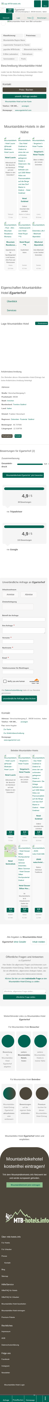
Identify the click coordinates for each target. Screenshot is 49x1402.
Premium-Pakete (8, 1317)
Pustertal (23, 419)
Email (4, 658)
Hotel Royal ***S (25, 243)
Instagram (6, 1366)
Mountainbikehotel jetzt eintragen (25, 1185)
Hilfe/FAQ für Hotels (9, 1290)
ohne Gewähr (20, 942)
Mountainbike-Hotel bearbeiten (14, 1304)
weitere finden (24, 1056)
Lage (18, 18)
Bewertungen (42, 18)
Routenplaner (42, 323)
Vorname (6, 638)
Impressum (6, 1331)
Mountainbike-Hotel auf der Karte (18, 101)
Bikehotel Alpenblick (38, 243)
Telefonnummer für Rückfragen (15, 668)
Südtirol (31, 419)
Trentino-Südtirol (19, 404)
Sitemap (5, 1276)
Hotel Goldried (24, 199)
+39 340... (14, 106)
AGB (3, 1338)
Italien (9, 408)
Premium (44, 129)
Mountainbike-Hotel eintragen (13, 1311)
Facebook (5, 1359)
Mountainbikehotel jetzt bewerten (24, 475)
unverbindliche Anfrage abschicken (19, 698)
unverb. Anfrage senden (25, 96)
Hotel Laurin (10, 157)
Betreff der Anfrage (10, 615)
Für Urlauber (7, 1249)
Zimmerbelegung (9, 602)
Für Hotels (6, 1243)
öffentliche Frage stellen (25, 997)
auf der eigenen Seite (25, 1108)
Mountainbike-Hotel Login (14, 1385)
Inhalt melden (38, 942)
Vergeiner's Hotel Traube (38, 153)
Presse (4, 1256)
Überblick (11, 301)
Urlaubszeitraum (9, 590)
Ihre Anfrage (7, 626)
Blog (3, 1269)
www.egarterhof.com (23, 110)
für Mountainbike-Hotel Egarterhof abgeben (7, 1059)
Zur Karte (7, 729)
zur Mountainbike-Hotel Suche (3, 10)
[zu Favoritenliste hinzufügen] (3, 23)
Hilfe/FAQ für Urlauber (10, 1297)
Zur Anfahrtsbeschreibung (14, 733)
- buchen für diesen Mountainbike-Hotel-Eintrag (41, 1110)
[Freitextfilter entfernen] (37, 3)
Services (11, 310)
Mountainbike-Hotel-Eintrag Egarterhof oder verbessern (9, 1111)
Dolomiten (15, 419)
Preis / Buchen (25, 89)
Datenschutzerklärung (13, 690)
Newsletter (6, 1373)
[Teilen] (39, 1398)
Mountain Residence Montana (10, 244)
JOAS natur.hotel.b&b (38, 861)
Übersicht (6, 18)
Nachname (7, 648)
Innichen (10, 401)
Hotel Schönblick (10, 862)
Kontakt (18, 436)
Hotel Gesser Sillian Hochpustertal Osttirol (24, 888)
